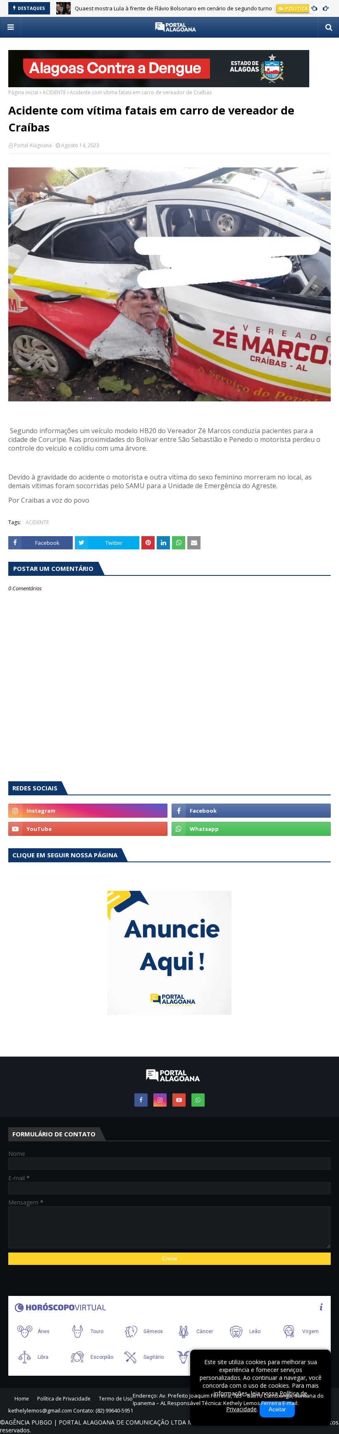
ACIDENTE (54, 92)
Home (21, 1398)
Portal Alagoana (33, 145)
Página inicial (23, 92)
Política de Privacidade (64, 1398)
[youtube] (87, 829)
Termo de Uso (116, 1398)
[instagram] (87, 811)
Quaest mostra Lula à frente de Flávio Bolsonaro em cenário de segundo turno (173, 8)
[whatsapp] (251, 829)
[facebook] (251, 811)
